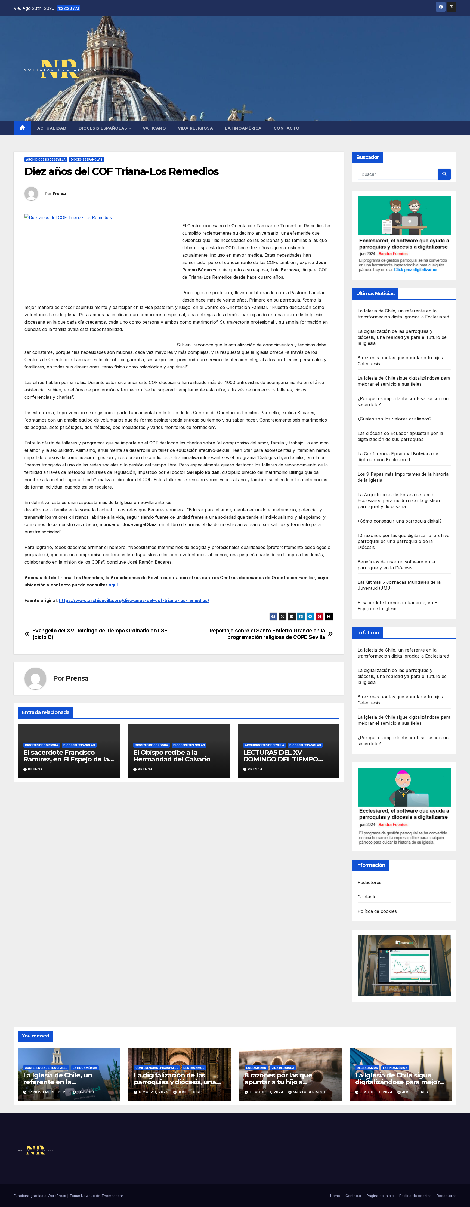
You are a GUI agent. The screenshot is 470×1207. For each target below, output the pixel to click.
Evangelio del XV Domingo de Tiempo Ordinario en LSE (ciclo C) (100, 634)
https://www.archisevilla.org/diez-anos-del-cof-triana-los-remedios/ (134, 600)
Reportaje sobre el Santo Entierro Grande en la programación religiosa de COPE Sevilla (267, 634)
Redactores (370, 882)
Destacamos (193, 1068)
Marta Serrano (309, 1092)
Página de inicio (380, 1195)
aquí (113, 585)
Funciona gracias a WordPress (40, 1195)
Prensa (59, 193)
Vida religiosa (195, 128)
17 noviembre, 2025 (48, 1092)
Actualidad (52, 128)
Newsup (88, 1195)
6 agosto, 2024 (377, 1092)
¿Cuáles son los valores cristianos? (395, 419)
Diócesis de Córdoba (41, 745)
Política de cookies (377, 911)
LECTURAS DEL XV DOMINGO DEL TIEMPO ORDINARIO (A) (280, 759)
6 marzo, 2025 (154, 1092)
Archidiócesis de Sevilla (46, 159)
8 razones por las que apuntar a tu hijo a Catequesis (278, 1082)
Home (335, 1195)
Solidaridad (256, 1068)
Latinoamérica (243, 128)
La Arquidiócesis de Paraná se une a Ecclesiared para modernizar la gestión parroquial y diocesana (399, 500)
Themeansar (112, 1195)
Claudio (85, 1092)
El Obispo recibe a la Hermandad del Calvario (171, 755)
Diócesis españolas (104, 128)
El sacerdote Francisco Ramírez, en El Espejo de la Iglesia (66, 759)
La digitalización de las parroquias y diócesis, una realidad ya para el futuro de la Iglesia (402, 337)
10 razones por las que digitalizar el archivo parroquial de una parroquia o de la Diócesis (404, 541)
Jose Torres (191, 1092)
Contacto (287, 128)
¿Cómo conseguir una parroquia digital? (400, 521)
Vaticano (154, 128)
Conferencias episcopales (46, 1068)
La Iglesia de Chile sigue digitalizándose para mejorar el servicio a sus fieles (400, 1082)
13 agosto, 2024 (267, 1092)
